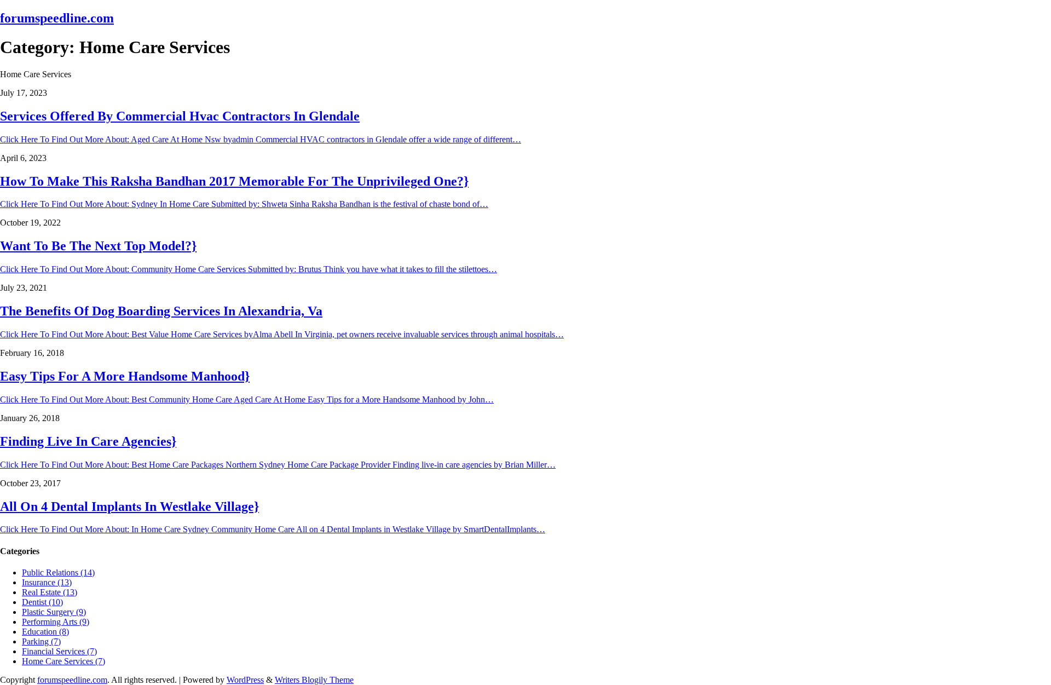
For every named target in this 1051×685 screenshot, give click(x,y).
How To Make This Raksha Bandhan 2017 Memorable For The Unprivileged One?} (234, 181)
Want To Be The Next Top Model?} (98, 246)
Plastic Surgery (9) (54, 612)
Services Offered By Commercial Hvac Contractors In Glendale (180, 116)
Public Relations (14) (58, 572)
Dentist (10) (42, 602)
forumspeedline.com (57, 18)
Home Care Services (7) (63, 661)
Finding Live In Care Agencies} (88, 441)
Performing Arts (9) (55, 621)
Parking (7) (41, 641)
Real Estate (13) (49, 592)
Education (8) (45, 631)
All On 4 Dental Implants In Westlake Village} (129, 506)
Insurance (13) (47, 582)
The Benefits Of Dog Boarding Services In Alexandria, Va (161, 311)
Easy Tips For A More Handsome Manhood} (125, 376)
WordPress (245, 679)
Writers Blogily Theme (314, 679)
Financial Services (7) (59, 651)
